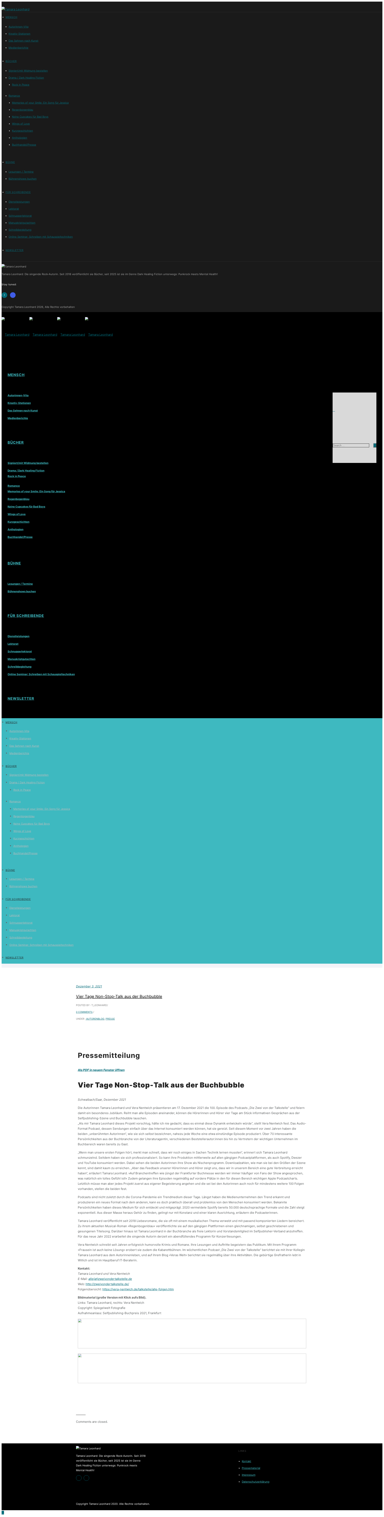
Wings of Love (21, 123)
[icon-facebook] (5, 295)
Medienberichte (18, 47)
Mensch (11, 17)
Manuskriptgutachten (22, 222)
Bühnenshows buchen (23, 178)
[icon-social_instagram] (14, 295)
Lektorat (14, 208)
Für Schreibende (18, 192)
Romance (14, 95)
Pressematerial (251, 1468)
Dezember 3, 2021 (89, 986)
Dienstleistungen (19, 201)
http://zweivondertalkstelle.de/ (107, 1284)
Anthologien (19, 137)
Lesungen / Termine (21, 171)
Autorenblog (95, 1018)
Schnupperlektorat (20, 215)
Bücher (11, 61)
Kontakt (246, 1461)
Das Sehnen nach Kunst (23, 40)
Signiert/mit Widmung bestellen (28, 70)
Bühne (10, 162)
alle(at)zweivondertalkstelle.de (110, 1279)
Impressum (248, 1474)
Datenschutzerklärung (255, 1481)
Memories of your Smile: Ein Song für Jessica (40, 102)
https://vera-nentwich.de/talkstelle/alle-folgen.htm (138, 1289)
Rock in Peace (20, 84)
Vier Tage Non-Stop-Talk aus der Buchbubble (119, 996)
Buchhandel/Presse (24, 144)
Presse (110, 1018)
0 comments (84, 1011)
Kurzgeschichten (22, 130)
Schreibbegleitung (20, 229)
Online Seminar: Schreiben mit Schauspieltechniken (41, 236)
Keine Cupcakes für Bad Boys (30, 116)
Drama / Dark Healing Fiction (26, 77)
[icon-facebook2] (80, 1478)
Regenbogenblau (22, 109)
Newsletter (15, 250)
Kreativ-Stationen (19, 33)
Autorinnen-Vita (18, 26)
